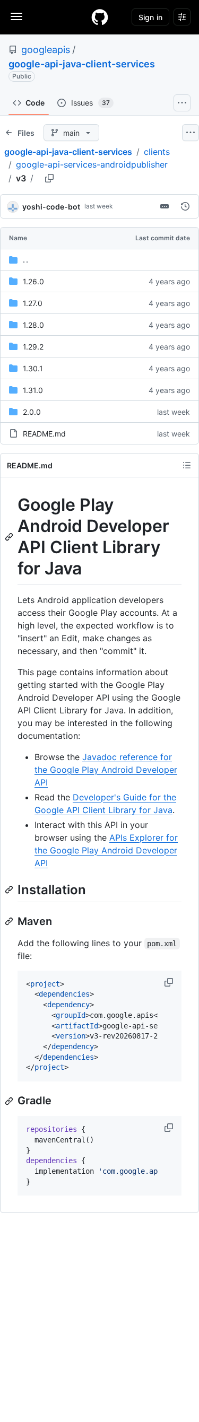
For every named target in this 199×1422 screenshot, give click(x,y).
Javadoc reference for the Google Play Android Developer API (105, 770)
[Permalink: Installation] (10, 889)
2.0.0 (32, 411)
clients (157, 151)
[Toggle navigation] (16, 16)
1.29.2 (33, 346)
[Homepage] (99, 16)
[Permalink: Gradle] (10, 1101)
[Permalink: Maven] (10, 921)
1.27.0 (32, 303)
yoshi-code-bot (51, 206)
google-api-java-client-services (81, 63)
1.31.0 (33, 390)
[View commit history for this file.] (185, 206)
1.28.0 (33, 324)
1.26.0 (33, 281)
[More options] (190, 132)
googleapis (45, 49)
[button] (169, 982)
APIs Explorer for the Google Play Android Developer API (106, 850)
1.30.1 (33, 368)
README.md (44, 433)
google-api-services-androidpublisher (92, 164)
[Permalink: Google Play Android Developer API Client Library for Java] (10, 536)
